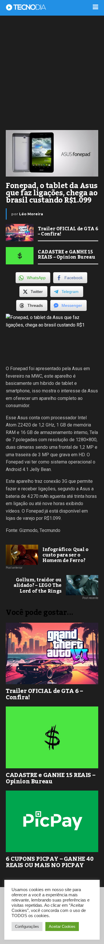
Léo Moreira (31, 214)
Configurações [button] (27, 926)
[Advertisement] (52, 72)
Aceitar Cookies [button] (62, 926)
